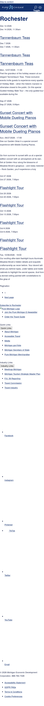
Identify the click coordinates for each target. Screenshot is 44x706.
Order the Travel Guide (15, 316)
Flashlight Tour (12, 187)
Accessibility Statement (15, 682)
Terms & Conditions (13, 691)
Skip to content (6, 1)
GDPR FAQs (10, 687)
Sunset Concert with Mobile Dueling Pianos (18, 115)
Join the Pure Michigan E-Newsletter (21, 312)
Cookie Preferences (13, 696)
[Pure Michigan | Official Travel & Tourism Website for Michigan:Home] (13, 7)
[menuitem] (24, 696)
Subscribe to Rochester (10, 305)
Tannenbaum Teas (15, 37)
